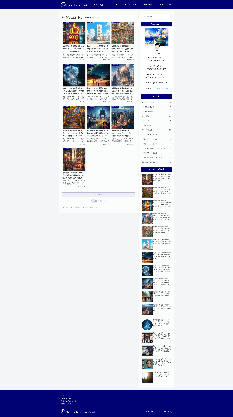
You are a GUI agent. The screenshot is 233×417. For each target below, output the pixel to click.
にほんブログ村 (66, 398)
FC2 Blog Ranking (67, 404)
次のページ (98, 194)
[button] (170, 16)
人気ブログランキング (68, 401)
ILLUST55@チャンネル (160, 88)
